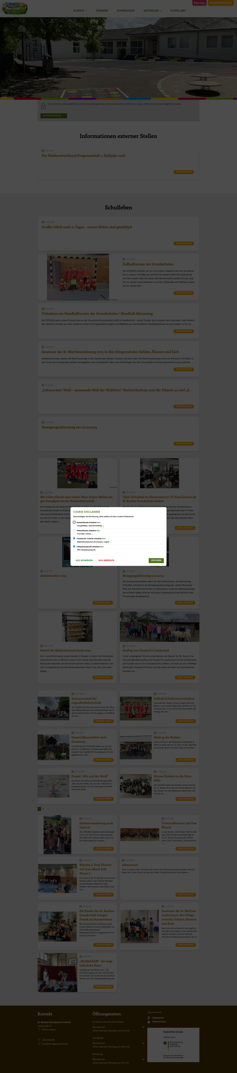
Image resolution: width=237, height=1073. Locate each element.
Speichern (156, 560)
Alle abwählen (106, 560)
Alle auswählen (84, 560)
